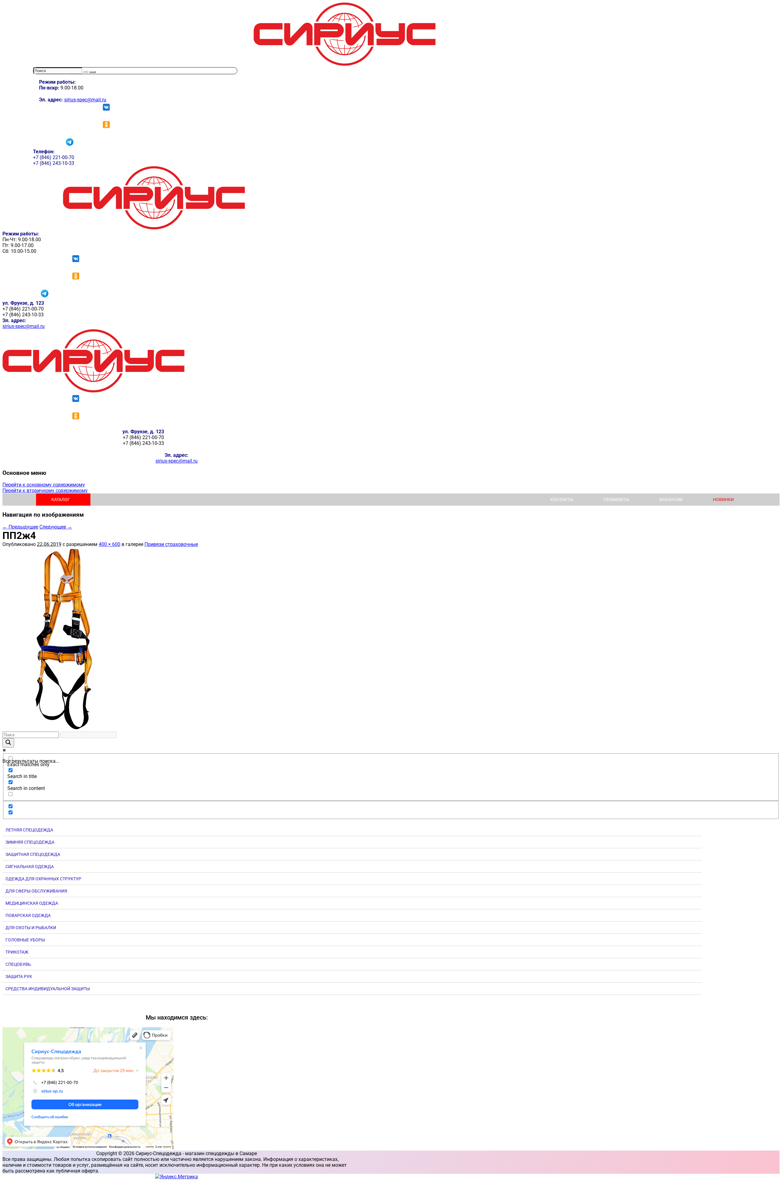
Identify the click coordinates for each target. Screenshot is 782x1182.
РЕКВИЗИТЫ (616, 499)
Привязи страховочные (171, 544)
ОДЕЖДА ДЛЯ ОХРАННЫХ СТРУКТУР (43, 878)
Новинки (723, 499)
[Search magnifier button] (8, 742)
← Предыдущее (20, 527)
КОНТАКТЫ (561, 499)
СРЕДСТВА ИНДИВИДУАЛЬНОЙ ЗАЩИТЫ (47, 988)
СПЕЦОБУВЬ (18, 964)
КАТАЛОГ (60, 499)
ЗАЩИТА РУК (18, 976)
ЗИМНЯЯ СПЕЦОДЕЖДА (29, 842)
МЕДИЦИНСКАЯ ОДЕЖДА (31, 903)
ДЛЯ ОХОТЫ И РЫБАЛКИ (30, 927)
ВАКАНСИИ (671, 499)
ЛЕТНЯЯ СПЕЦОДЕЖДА (29, 829)
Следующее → (55, 527)
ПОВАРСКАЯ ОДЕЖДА (28, 915)
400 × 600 (109, 544)
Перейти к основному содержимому (43, 485)
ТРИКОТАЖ (16, 952)
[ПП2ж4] (63, 729)
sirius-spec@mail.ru (85, 100)
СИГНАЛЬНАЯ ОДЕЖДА (29, 866)
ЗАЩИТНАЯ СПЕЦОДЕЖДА (32, 854)
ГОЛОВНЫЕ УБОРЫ (25, 939)
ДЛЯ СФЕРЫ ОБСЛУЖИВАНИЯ (36, 891)
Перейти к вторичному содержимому (45, 490)
